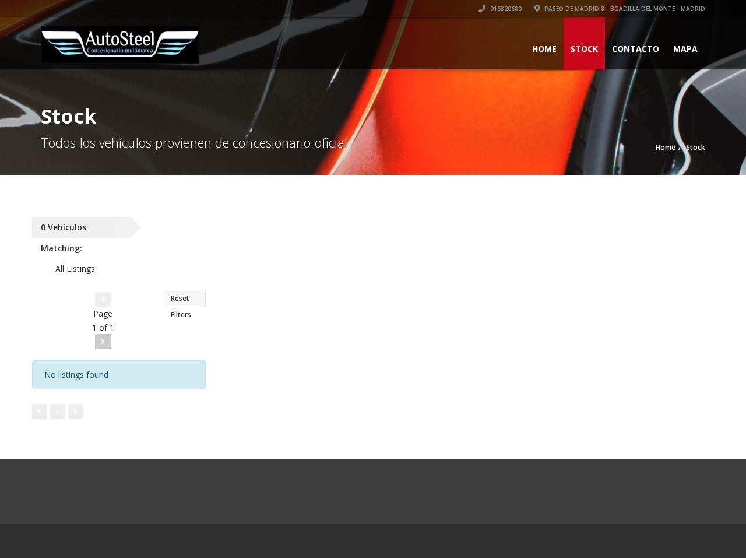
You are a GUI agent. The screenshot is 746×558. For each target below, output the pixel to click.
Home (544, 48)
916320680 (505, 9)
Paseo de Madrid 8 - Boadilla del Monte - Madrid (624, 9)
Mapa (685, 48)
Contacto (635, 48)
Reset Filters (181, 300)
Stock (584, 48)
